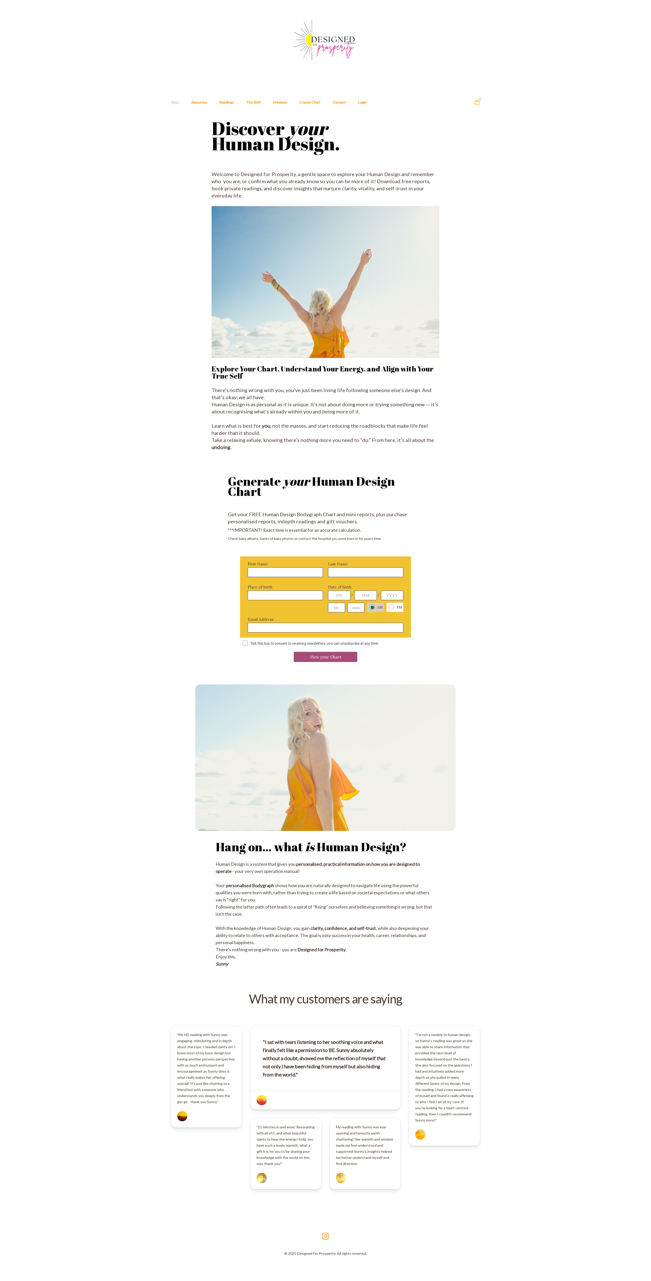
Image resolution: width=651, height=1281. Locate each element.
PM (399, 607)
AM (380, 607)
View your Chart (325, 656)
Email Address (260, 619)
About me (199, 102)
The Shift (253, 102)
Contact (339, 102)
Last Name (338, 564)
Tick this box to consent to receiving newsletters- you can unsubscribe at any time (314, 643)
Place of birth (260, 587)
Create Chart (309, 102)
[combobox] (285, 595)
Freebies (280, 102)
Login (362, 102)
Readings (226, 102)
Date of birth (339, 587)
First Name (258, 564)
